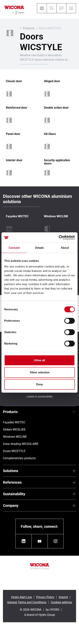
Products (28, 28)
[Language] (42, 8)
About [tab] (65, 247)
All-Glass (50, 134)
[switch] (69, 321)
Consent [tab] (14, 247)
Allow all (39, 360)
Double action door (56, 107)
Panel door (13, 134)
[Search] (51, 8)
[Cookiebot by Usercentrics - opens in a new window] (59, 237)
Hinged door (52, 81)
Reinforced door (16, 107)
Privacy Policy (45, 597)
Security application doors (57, 162)
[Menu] (71, 8)
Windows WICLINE (56, 216)
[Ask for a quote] (61, 8)
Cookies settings (61, 602)
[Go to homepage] (14, 9)
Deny (39, 384)
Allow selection (39, 372)
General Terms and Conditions (26, 602)
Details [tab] (39, 247)
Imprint (63, 597)
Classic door (14, 81)
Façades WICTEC (17, 216)
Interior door (14, 160)
